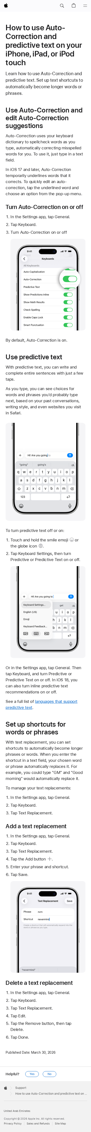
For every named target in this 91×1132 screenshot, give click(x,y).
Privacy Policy (13, 1123)
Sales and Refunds (38, 1123)
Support (20, 1088)
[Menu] (85, 6)
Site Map (60, 1123)
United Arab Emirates (17, 1111)
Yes (32, 1074)
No (49, 1074)
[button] (62, 6)
